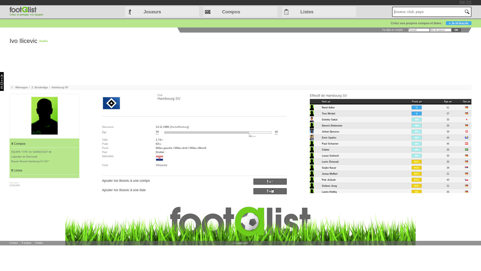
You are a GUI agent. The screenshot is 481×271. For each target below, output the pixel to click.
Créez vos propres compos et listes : (429, 23)
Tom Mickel (328, 113)
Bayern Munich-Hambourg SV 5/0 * (30, 161)
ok (456, 30)
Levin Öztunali (330, 161)
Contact (14, 242)
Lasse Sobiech (330, 155)
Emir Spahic (329, 137)
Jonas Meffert (329, 173)
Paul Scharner (330, 143)
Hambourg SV (59, 87)
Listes (306, 11)
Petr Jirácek (329, 179)
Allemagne (21, 87)
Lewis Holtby (329, 191)
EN (462, 2)
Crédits (39, 242)
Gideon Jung (329, 185)
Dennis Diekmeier (332, 125)
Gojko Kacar (329, 167)
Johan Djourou (330, 131)
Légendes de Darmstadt (24, 156)
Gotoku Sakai (329, 119)
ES (469, 2)
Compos (231, 11)
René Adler (328, 107)
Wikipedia (161, 165)
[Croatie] (159, 161)
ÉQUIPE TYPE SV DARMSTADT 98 (31, 152)
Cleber (325, 149)
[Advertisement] (160, 59)
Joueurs (152, 11)
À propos (26, 242)
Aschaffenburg (179, 126)
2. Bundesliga (40, 87)
